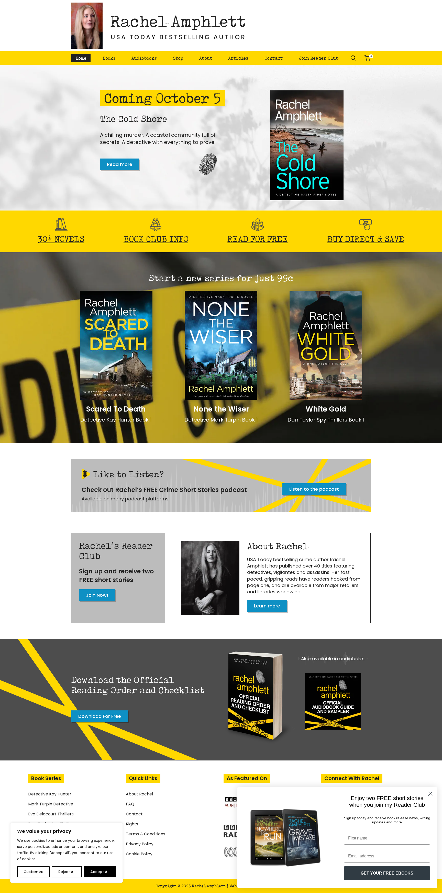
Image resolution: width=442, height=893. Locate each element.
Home (80, 58)
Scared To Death (116, 409)
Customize (33, 871)
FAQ (130, 804)
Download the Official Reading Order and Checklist (137, 684)
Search (353, 58)
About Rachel (139, 794)
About (205, 58)
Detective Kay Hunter (49, 794)
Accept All (99, 871)
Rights (132, 824)
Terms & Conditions (145, 834)
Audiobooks (144, 58)
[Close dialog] (430, 793)
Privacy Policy (139, 844)
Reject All (66, 871)
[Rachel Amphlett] (158, 26)
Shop (178, 58)
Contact (273, 58)
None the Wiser (221, 409)
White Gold (326, 409)
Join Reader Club (319, 58)
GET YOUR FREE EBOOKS (387, 873)
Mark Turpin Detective (50, 804)
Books (109, 58)
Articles (238, 58)
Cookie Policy (139, 854)
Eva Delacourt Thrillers (51, 814)
